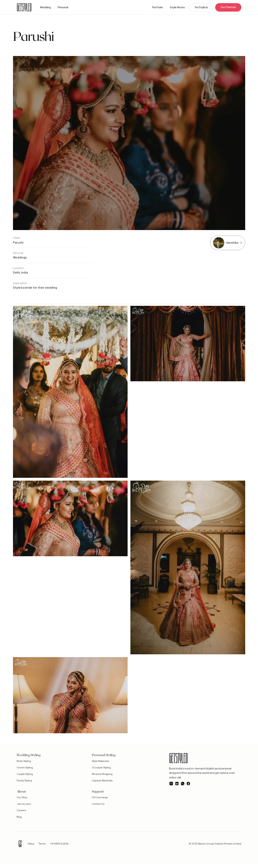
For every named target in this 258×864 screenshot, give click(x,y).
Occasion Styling (101, 767)
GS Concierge (100, 797)
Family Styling (24, 780)
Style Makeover (100, 761)
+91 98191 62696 (59, 843)
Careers (21, 810)
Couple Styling (25, 774)
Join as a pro (24, 803)
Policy (31, 843)
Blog (19, 816)
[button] (45, 7)
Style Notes (177, 7)
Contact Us (98, 803)
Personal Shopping (102, 774)
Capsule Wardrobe (102, 780)
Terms (42, 843)
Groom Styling (25, 767)
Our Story (22, 797)
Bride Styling (24, 761)
